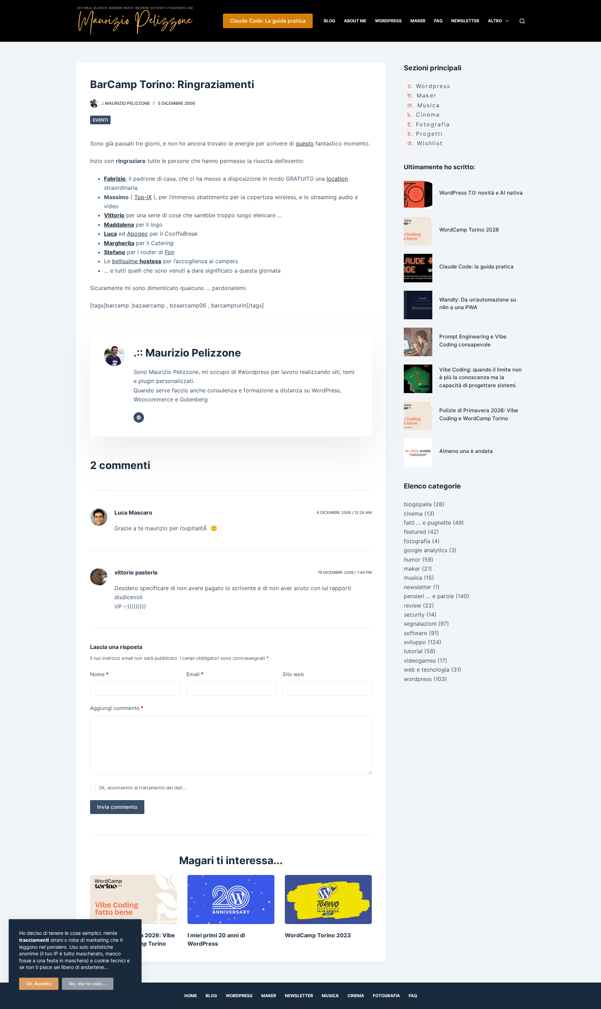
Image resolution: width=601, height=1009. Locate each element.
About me (355, 20)
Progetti (429, 133)
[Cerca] (522, 21)
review (412, 605)
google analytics (425, 550)
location (337, 178)
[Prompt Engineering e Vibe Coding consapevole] (418, 342)
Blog (329, 20)
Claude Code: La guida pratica (268, 20)
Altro (495, 20)
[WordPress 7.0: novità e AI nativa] (418, 194)
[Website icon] (139, 417)
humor (412, 559)
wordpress (433, 86)
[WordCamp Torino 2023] (328, 899)
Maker (417, 20)
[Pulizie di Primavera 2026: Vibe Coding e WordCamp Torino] (133, 899)
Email (194, 674)
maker (426, 95)
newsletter (417, 587)
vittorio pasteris (136, 572)
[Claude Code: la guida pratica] (418, 268)
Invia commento (117, 807)
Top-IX (143, 197)
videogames (420, 660)
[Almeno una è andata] (418, 452)
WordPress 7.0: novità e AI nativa (481, 192)
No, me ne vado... (87, 983)
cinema (428, 114)
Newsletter (465, 20)
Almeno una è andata (466, 451)
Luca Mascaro (133, 512)
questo (305, 143)
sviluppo (415, 642)
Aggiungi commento (116, 708)
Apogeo (137, 233)
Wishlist (430, 143)
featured (415, 531)
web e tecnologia (426, 669)
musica (428, 105)
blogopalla (418, 504)
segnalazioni (420, 623)
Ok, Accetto (38, 983)
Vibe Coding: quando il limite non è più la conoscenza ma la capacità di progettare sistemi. (480, 377)
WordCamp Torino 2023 (318, 935)
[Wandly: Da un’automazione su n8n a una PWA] (418, 305)
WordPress (388, 20)
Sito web (293, 674)
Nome (99, 674)
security (414, 614)
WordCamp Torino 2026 (469, 229)
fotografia (433, 124)
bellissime (136, 261)
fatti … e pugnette (427, 522)
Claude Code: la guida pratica (476, 266)
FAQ (438, 20)
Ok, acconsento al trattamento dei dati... (142, 787)
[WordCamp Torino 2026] (418, 231)
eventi (100, 120)
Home (190, 995)
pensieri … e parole (429, 596)
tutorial (413, 651)
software (415, 632)
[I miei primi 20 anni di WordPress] (230, 899)
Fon (169, 252)
